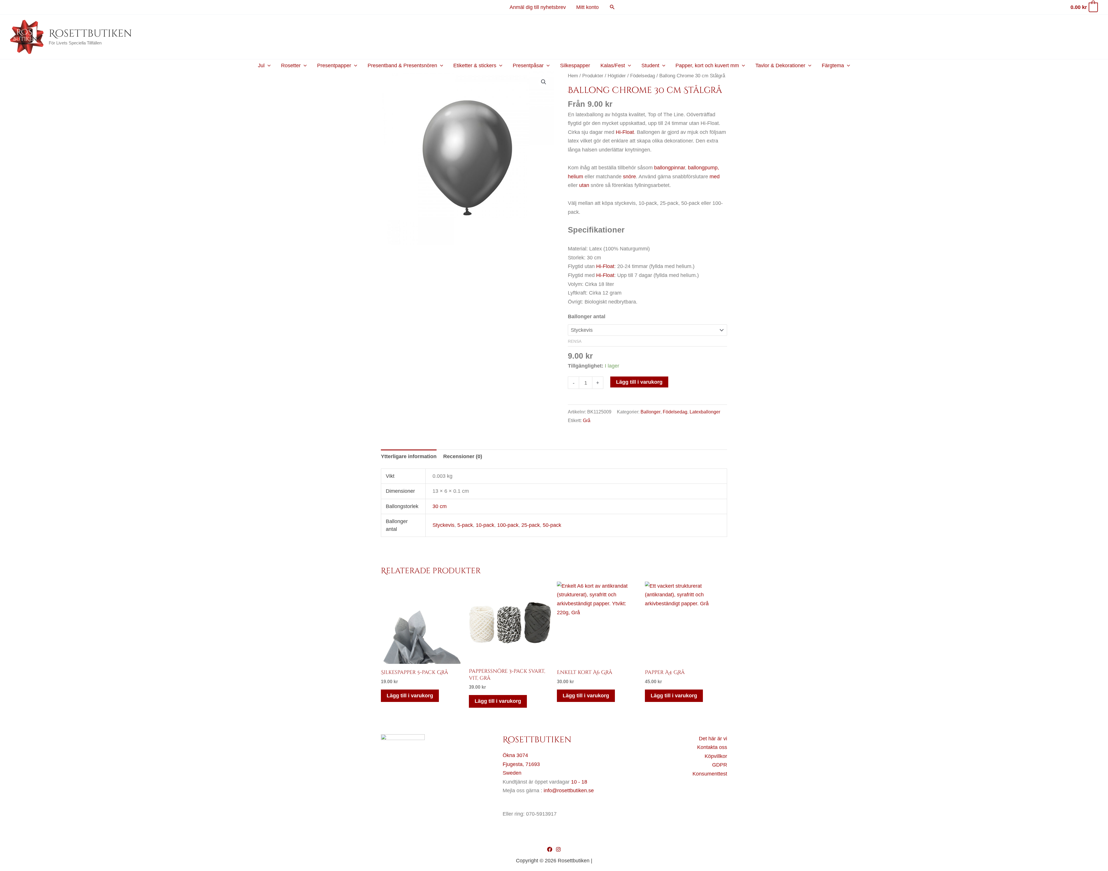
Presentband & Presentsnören (402, 65)
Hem (573, 75)
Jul (261, 65)
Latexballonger (705, 411)
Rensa (574, 341)
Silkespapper (575, 65)
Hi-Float (625, 132)
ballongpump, (703, 168)
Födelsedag (642, 75)
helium (575, 176)
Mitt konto (587, 7)
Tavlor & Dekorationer (780, 65)
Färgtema (833, 65)
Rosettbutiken (90, 33)
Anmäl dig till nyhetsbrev (538, 7)
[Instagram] (558, 849)
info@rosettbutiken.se (569, 790)
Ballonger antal (586, 316)
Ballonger (650, 411)
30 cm (440, 506)
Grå (586, 420)
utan (584, 185)
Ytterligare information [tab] (409, 456)
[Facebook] (549, 849)
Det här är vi (713, 738)
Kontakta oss (712, 747)
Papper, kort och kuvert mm (707, 65)
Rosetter (291, 65)
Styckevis (443, 525)
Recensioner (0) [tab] (462, 456)
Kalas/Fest (612, 65)
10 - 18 (579, 782)
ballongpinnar (669, 168)
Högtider (617, 75)
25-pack (530, 525)
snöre (629, 176)
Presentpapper (334, 65)
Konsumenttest (709, 774)
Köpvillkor (716, 756)
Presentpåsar (528, 65)
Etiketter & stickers (474, 65)
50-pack (552, 525)
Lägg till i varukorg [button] (410, 695)
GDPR (719, 765)
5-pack (465, 525)
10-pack (485, 525)
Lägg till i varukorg (639, 382)
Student (650, 65)
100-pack (508, 525)
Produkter (592, 75)
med (715, 176)
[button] (612, 7)
